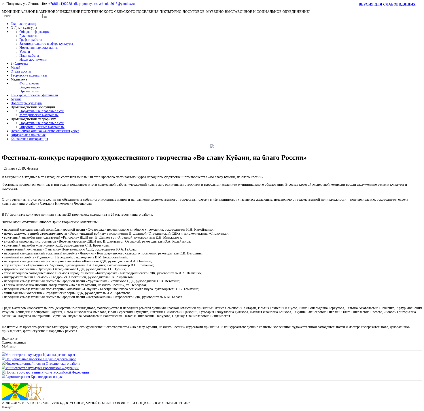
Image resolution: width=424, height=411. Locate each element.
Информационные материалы (41, 127)
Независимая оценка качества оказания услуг (45, 131)
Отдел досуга (21, 71)
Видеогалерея (29, 87)
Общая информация (34, 32)
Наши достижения (33, 59)
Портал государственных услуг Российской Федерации (47, 372)
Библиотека (19, 63)
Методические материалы (39, 115)
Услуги (24, 51)
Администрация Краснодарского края (33, 377)
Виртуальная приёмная (28, 135)
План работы (29, 55)
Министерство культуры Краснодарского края (40, 355)
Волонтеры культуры (26, 103)
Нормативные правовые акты (41, 111)
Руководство (28, 35)
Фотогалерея (29, 83)
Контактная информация (29, 139)
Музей (15, 67)
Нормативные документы (38, 47)
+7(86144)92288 (60, 4)
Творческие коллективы (29, 75)
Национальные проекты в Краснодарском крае (40, 359)
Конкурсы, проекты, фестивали (34, 95)
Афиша (16, 99)
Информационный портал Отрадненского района (42, 363)
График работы (30, 39)
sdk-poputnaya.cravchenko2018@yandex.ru (104, 4)
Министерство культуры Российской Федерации (42, 368)
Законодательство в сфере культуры (46, 43)
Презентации (29, 91)
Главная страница (24, 24)
